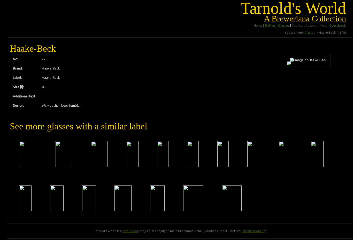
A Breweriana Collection (305, 18)
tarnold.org (130, 231)
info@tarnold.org (254, 231)
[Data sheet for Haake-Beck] (28, 154)
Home (258, 25)
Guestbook (337, 25)
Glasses (283, 25)
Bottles (270, 25)
